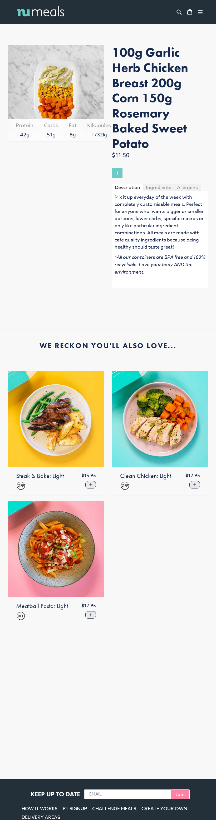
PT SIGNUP (75, 808)
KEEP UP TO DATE (55, 794)
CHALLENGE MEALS (114, 808)
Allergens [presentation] (187, 187)
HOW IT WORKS (39, 808)
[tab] (127, 187)
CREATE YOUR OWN (164, 808)
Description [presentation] (127, 187)
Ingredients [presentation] (158, 187)
